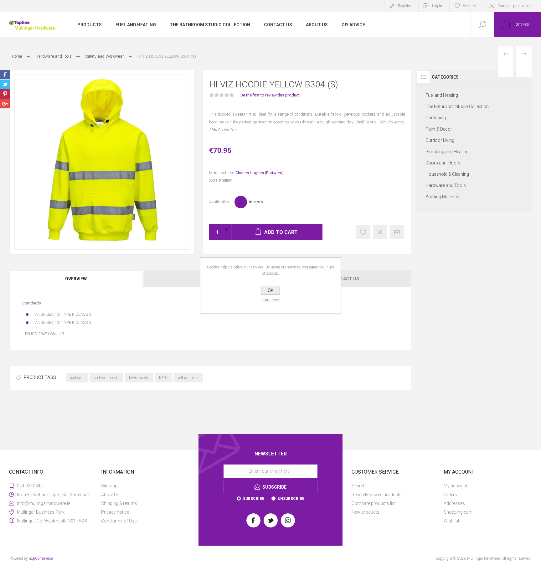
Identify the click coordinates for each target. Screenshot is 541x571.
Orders (450, 494)
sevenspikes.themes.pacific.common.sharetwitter (5, 84)
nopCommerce (41, 558)
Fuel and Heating (441, 95)
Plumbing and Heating (447, 151)
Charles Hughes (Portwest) (259, 172)
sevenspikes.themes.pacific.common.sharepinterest (5, 94)
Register (404, 6)
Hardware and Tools (445, 185)
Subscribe (253, 498)
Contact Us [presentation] (345, 278)
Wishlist (451, 520)
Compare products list (515, 6)
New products (365, 512)
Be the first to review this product (270, 95)
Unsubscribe (291, 498)
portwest (77, 378)
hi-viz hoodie (139, 378)
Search (359, 485)
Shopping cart (457, 512)
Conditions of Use (119, 520)
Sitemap (109, 485)
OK (270, 290)
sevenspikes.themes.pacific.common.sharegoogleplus (5, 103)
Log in (437, 6)
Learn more (271, 300)
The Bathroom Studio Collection (457, 106)
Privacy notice (115, 512)
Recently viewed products (377, 494)
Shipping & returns (119, 503)
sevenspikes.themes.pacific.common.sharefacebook (5, 74)
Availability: (219, 202)
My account (455, 485)
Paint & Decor (438, 129)
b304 (163, 378)
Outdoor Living (439, 140)
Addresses (454, 503)
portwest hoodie (106, 378)
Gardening (435, 117)
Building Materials (442, 196)
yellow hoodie (188, 378)
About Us (110, 494)
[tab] (76, 278)
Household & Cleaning (447, 174)
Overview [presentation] (76, 278)
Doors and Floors (443, 162)
